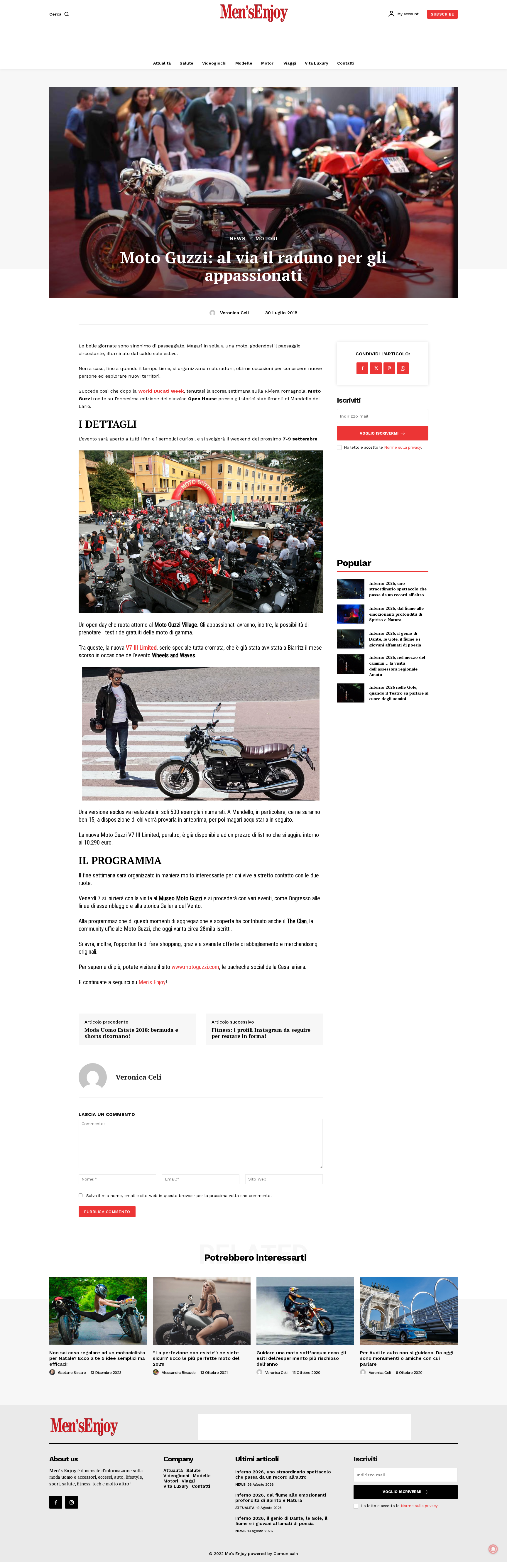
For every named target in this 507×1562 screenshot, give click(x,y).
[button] (60, 14)
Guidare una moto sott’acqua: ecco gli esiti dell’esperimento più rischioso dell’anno (301, 1358)
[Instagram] (71, 1502)
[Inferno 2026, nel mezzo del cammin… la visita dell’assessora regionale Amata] (350, 663)
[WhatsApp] (403, 368)
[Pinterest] (389, 368)
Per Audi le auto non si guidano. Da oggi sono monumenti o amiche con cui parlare (406, 1358)
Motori (267, 238)
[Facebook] (362, 368)
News (238, 238)
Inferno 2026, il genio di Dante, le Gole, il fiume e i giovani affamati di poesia (395, 638)
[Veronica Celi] (213, 313)
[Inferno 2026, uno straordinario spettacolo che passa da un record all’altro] (350, 588)
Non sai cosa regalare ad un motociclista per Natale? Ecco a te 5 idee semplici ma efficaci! (97, 1358)
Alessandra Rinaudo (179, 1372)
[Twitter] (376, 368)
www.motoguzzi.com (195, 966)
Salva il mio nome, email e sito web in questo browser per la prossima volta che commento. (179, 1195)
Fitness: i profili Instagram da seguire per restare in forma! (261, 1033)
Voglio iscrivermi (379, 433)
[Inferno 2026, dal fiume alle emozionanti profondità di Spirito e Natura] (350, 614)
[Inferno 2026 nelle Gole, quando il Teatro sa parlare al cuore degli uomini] (350, 693)
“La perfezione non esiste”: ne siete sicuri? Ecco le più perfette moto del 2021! (196, 1358)
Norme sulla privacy (402, 447)
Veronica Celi (234, 312)
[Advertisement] (253, 41)
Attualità (244, 1508)
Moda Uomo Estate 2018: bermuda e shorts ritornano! (131, 1033)
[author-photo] (53, 1372)
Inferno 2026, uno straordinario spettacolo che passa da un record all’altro (398, 588)
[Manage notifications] (493, 1549)
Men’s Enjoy (151, 982)
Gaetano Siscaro (72, 1372)
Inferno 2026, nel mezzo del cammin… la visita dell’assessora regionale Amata (397, 665)
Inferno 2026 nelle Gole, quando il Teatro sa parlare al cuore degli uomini (398, 692)
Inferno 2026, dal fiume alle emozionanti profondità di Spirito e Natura (396, 613)
